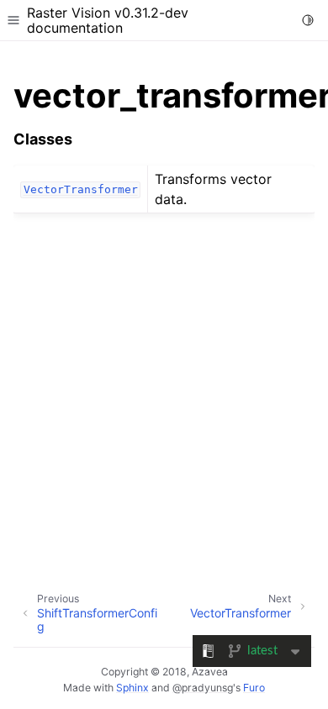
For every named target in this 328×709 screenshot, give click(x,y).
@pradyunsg (202, 687)
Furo (254, 687)
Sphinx (132, 687)
